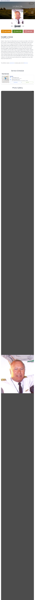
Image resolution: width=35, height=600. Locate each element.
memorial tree (12, 62)
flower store (26, 62)
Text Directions (16, 82)
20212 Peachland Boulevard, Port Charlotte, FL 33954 (20, 80)
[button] (5, 78)
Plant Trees (27, 82)
